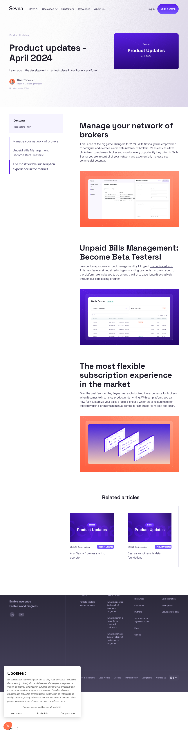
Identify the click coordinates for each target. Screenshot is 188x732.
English (9, 728)
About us (99, 8)
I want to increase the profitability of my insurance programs (115, 638)
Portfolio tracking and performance (87, 603)
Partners (138, 611)
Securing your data (170, 611)
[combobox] (12, 728)
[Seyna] (16, 9)
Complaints (147, 677)
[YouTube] (21, 614)
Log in (151, 8)
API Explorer (167, 605)
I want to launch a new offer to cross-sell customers (115, 622)
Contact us (161, 677)
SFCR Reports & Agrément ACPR (141, 620)
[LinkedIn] (12, 614)
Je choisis (42, 713)
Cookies (117, 677)
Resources (84, 8)
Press (136, 628)
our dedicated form (161, 266)
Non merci (16, 713)
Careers (137, 634)
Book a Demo (168, 8)
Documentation (169, 598)
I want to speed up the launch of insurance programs (115, 606)
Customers (67, 8)
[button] (33, 9)
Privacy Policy (131, 677)
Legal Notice (104, 677)
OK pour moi (68, 713)
